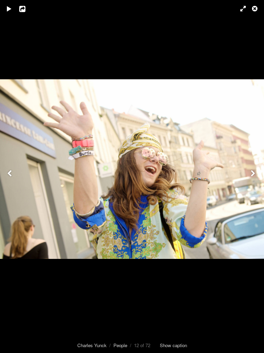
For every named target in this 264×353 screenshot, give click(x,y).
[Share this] (27, 8)
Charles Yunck (92, 345)
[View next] (253, 176)
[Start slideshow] (9, 8)
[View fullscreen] (240, 8)
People (120, 345)
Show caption (173, 345)
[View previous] (10, 176)
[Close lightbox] (255, 8)
